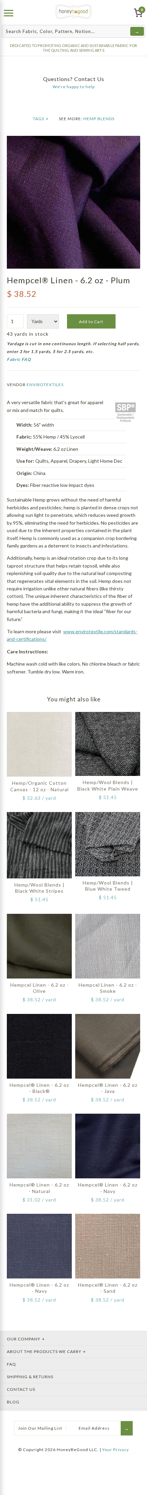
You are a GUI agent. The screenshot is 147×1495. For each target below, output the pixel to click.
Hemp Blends (99, 118)
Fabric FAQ (19, 359)
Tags (41, 118)
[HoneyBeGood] (74, 11)
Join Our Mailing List (40, 1428)
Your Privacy (115, 1449)
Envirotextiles (45, 384)
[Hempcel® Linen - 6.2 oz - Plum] (73, 139)
